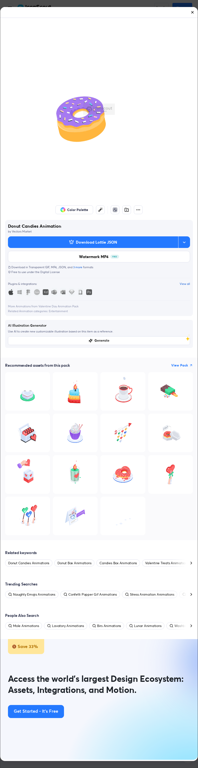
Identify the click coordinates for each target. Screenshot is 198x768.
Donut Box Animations (74, 563)
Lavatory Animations (68, 626)
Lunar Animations (147, 626)
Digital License (50, 272)
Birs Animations (109, 626)
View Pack (179, 365)
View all (185, 284)
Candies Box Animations (118, 563)
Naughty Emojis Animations (34, 594)
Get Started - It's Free (36, 711)
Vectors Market (22, 231)
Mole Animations (26, 626)
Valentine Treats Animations (166, 563)
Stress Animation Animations (152, 594)
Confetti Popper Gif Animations (92, 594)
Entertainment (58, 311)
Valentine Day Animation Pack (58, 306)
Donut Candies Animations (28, 563)
